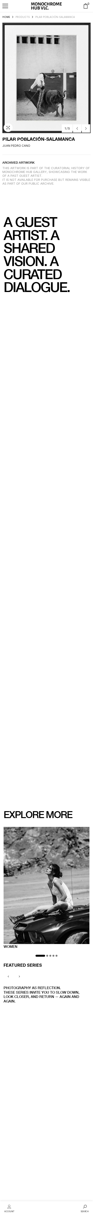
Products (23, 17)
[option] (46, 78)
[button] (5, 6)
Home (6, 17)
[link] (9, 1208)
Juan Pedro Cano (16, 145)
